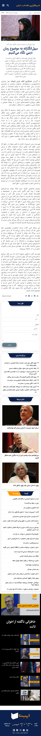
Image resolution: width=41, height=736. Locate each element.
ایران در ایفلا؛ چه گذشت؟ (31, 503)
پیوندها (16, 725)
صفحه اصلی (37, 13)
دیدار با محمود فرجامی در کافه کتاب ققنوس (26, 499)
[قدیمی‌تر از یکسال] (20, 415)
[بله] (17, 730)
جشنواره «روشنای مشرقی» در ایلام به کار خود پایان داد (23, 589)
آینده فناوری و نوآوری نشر (31, 507)
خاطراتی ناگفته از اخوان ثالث (21, 624)
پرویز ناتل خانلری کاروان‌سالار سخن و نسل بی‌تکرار (22, 377)
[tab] (26, 493)
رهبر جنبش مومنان (33, 569)
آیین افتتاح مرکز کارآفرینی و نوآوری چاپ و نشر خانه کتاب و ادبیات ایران (10, 665)
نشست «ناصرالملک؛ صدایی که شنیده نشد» (26, 552)
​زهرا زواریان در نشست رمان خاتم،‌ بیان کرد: (20, 44)
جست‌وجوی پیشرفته (7, 724)
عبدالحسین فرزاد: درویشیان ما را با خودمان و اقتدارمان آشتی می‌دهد (20, 372)
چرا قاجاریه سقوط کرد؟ (32, 565)
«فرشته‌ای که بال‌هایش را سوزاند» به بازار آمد (26, 534)
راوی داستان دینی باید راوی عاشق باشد (26, 485)
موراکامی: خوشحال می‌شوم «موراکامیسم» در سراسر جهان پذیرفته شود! (22, 583)
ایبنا (28, 7)
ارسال (9, 344)
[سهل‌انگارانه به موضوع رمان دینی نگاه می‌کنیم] (20, 28)
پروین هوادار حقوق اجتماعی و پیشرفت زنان (26, 578)
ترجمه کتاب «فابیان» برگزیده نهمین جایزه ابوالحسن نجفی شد (20, 391)
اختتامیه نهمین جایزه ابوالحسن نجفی (10, 691)
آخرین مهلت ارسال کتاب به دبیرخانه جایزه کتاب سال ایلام (20, 386)
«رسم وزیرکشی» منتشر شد (31, 543)
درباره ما (21, 724)
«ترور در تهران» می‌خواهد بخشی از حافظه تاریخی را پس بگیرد (21, 547)
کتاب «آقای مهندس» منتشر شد (27, 383)
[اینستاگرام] (20, 730)
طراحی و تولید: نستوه (18, 733)
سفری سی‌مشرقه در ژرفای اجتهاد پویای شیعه (25, 560)
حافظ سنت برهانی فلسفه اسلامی (29, 556)
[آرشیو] (14, 730)
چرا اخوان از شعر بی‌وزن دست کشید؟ (10, 650)
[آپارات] (27, 730)
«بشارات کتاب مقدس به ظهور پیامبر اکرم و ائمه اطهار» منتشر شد (21, 522)
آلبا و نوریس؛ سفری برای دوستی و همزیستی (26, 516)
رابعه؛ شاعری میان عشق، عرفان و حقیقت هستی (23, 368)
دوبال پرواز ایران (14, 677)
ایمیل (37, 324)
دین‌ (30, 13)
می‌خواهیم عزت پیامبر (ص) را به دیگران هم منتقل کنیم (21, 456)
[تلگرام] (23, 730)
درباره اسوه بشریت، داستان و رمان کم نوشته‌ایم (23, 427)
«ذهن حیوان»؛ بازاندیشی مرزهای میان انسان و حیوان (23, 574)
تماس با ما (28, 724)
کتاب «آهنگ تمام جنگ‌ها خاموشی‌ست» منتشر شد (22, 380)
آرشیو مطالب (36, 724)
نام (38, 315)
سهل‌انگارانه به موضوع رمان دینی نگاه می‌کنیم (20, 50)
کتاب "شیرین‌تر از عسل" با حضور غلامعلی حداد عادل (23, 512)
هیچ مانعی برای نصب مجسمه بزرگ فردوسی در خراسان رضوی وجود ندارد (20, 364)
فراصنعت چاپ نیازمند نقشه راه (10, 635)
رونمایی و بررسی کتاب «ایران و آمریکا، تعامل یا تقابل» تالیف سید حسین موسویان (21, 528)
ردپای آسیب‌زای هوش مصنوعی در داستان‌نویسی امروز (23, 538)
